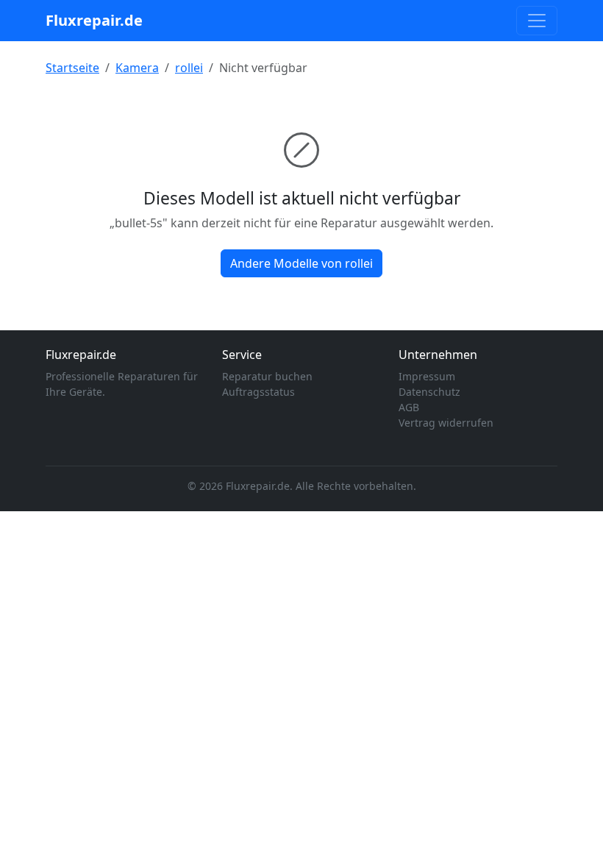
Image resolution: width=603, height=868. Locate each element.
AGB (409, 407)
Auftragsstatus (258, 392)
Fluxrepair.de (94, 20)
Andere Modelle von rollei (301, 263)
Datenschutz (429, 392)
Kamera (137, 68)
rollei (189, 68)
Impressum (427, 376)
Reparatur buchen (267, 376)
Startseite (72, 68)
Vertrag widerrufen (446, 423)
